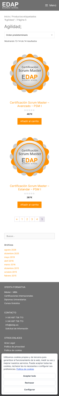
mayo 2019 (9, 257)
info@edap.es (11, 325)
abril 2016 (9, 261)
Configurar (29, 389)
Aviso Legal (9, 343)
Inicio (7, 16)
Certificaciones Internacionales (18, 296)
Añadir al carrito (29, 121)
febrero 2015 (10, 275)
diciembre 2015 (11, 268)
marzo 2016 (9, 264)
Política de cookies (13, 350)
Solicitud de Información (16, 328)
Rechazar (29, 382)
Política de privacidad (14, 346)
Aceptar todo (29, 376)
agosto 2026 (10, 249)
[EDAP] (10, 5)
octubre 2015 (10, 272)
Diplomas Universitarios (15, 299)
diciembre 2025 (11, 253)
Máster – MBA (10, 292)
